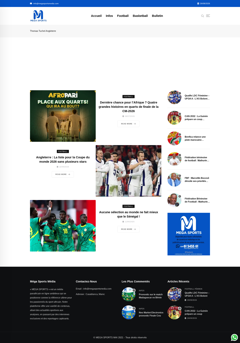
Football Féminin (193, 289)
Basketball (140, 16)
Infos (109, 16)
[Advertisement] (120, 58)
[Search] (202, 15)
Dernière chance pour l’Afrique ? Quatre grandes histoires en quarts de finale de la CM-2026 (128, 107)
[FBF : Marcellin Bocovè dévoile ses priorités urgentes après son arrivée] (174, 180)
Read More (126, 124)
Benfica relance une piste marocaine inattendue (195, 140)
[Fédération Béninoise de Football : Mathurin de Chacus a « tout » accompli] (174, 200)
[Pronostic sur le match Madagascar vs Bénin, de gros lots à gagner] (129, 294)
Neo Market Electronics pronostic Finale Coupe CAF (151, 315)
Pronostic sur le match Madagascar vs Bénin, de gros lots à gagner (151, 297)
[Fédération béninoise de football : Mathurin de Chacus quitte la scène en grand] (174, 159)
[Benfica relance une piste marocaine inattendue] (174, 138)
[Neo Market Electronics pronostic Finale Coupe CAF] (129, 312)
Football (123, 16)
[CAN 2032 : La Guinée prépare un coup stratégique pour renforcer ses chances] (174, 118)
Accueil (96, 16)
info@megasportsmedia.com (46, 3)
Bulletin (157, 16)
